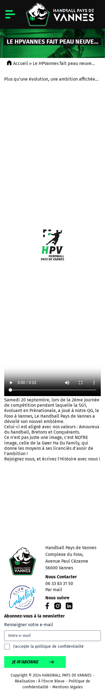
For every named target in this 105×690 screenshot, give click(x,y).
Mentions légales (67, 687)
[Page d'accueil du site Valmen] (22, 578)
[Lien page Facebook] (47, 608)
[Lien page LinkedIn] (69, 608)
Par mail (53, 589)
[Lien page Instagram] (57, 608)
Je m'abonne (25, 662)
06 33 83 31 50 (59, 583)
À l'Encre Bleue (51, 681)
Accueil (20, 63)
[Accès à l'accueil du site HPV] (52, 14)
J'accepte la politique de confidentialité (48, 646)
